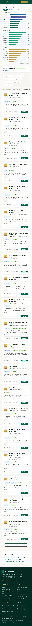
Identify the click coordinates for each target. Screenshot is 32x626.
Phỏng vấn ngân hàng (22, 596)
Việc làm (5, 587)
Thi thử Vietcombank (8, 609)
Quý (15, 9)
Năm (18, 9)
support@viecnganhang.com (9, 580)
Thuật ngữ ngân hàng (9, 557)
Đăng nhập (24, 1)
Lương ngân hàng (21, 594)
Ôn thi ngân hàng (21, 598)
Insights (19, 589)
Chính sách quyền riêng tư (23, 605)
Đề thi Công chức (19, 561)
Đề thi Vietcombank (9, 561)
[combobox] (7, 76)
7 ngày (5, 9)
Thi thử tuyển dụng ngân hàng (8, 605)
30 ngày (10, 9)
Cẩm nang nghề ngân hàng (7, 592)
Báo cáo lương (7, 559)
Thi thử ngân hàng (17, 559)
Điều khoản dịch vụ (22, 609)
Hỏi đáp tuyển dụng (7, 595)
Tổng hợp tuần (20, 591)
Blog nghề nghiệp (21, 557)
